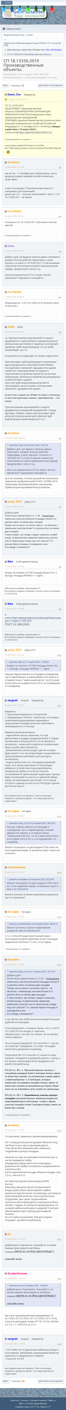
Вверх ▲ (52, 1400)
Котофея (13, 811)
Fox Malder (15, 211)
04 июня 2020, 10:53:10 (14, 251)
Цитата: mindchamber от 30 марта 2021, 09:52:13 (33, 923)
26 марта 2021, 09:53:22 (14, 655)
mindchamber (17, 867)
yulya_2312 (14, 501)
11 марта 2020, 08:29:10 (17, 99)
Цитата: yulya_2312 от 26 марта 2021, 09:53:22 (32, 823)
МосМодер (56, 49)
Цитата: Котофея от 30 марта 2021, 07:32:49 (31, 879)
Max (48, 49)
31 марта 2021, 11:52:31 (14, 1130)
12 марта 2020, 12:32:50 (14, 167)
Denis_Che (14, 94)
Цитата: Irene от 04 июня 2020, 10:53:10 (28, 445)
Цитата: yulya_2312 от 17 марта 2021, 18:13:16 (32, 971)
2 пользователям (12, 316)
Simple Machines (40, 1404)
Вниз (5, 85)
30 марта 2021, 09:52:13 (14, 872)
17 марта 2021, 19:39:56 (14, 566)
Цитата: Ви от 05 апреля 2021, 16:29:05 (28, 1285)
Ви (9, 1234)
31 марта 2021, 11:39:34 (14, 964)
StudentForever (17, 1273)
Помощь (24, 1400)
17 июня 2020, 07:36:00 (14, 297)
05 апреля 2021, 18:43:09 (15, 1278)
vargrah (13, 700)
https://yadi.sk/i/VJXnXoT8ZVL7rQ (35, 132)
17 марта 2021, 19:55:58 (14, 608)
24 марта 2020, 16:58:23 (14, 216)
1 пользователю (11, 949)
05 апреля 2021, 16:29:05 (15, 1239)
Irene (11, 246)
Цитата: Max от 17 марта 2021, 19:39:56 (29, 662)
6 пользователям (12, 139)
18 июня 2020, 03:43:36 (14, 332)
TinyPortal (14, 1400)
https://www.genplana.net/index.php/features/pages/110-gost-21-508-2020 (33, 619)
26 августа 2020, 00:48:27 (15, 438)
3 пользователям (12, 235)
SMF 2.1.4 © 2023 (26, 1404)
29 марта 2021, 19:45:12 (14, 705)
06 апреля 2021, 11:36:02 (15, 1343)
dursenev (13, 162)
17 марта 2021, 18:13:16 (14, 506)
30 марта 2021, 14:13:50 (14, 916)
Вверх (5, 1381)
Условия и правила (38, 1400)
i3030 (11, 327)
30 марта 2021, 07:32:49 (14, 816)
